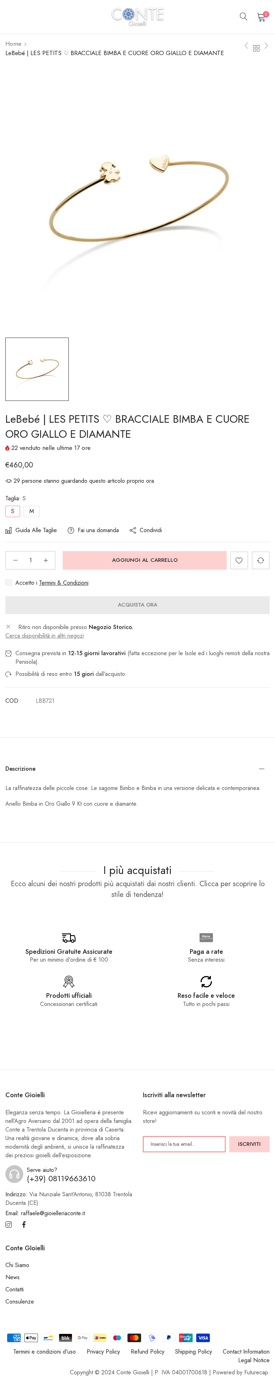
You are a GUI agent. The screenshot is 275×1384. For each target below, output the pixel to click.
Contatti (14, 1289)
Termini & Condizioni (63, 583)
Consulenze (19, 1301)
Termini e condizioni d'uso (44, 1352)
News (12, 1277)
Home (13, 43)
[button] (239, 560)
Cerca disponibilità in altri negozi (44, 636)
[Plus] (45, 560)
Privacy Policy (103, 1352)
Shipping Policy (193, 1352)
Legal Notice (254, 1360)
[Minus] (15, 560)
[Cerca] (244, 17)
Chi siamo (17, 1265)
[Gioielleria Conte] (137, 16)
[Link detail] (8, 1224)
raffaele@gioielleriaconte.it (45, 1213)
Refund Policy (147, 1352)
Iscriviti (249, 1144)
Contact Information (246, 1352)
